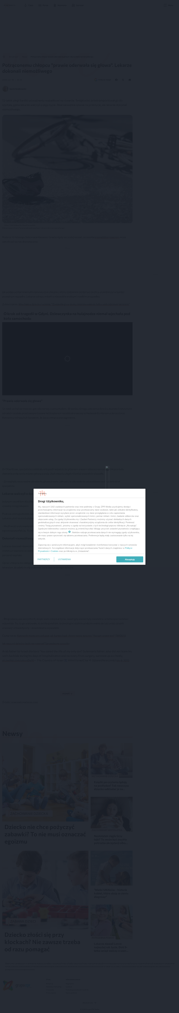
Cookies (54, 551)
